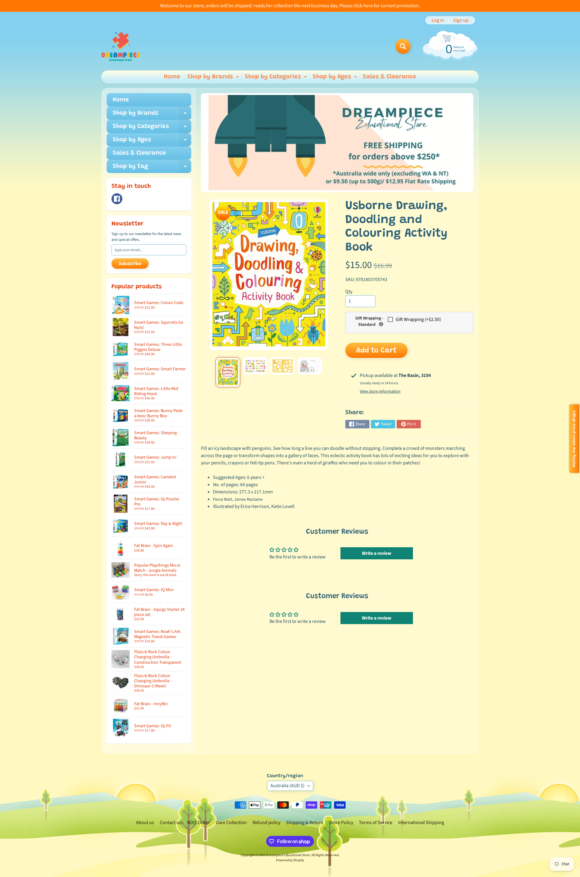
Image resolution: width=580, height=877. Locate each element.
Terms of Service (375, 822)
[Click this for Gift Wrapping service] (381, 324)
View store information (380, 391)
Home (172, 77)
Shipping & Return (304, 822)
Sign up (461, 20)
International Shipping (421, 822)
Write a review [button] (376, 553)
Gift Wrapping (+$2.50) (418, 319)
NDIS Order (198, 822)
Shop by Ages (336, 78)
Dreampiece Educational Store (288, 855)
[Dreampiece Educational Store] (121, 46)
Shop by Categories (276, 78)
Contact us (170, 822)
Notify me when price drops (574, 438)
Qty (348, 291)
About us (145, 822)
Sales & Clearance (389, 77)
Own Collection (231, 822)
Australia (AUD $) (287, 785)
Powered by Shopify (290, 860)
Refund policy (266, 822)
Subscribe (130, 263)
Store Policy (341, 822)
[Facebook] (116, 198)
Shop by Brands (213, 78)
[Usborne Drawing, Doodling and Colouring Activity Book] (228, 372)
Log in (438, 20)
